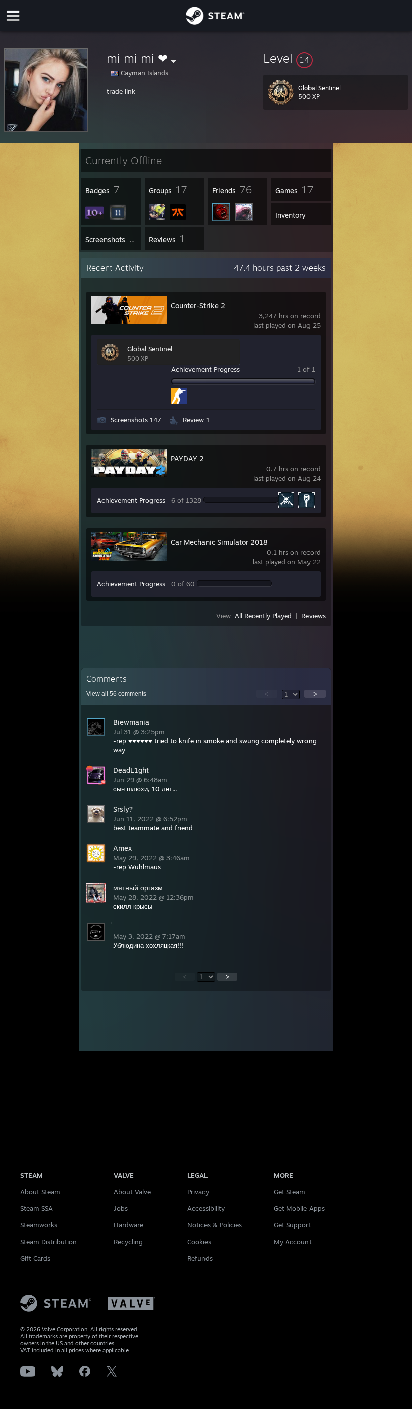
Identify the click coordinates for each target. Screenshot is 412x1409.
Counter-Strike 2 (198, 305)
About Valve (132, 1192)
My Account (293, 1242)
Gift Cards (35, 1258)
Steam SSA (36, 1208)
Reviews (313, 616)
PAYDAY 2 (187, 458)
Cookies (199, 1242)
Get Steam (289, 1192)
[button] (335, 58)
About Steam (40, 1192)
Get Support (292, 1225)
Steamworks (38, 1225)
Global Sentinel (149, 349)
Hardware (128, 1225)
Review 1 (196, 420)
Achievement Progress (205, 369)
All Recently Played (263, 616)
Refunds (200, 1258)
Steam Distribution (48, 1242)
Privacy (198, 1192)
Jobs (121, 1208)
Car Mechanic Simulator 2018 (219, 542)
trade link (121, 91)
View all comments (116, 693)
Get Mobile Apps (299, 1208)
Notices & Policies (214, 1225)
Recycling (128, 1242)
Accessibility (206, 1208)
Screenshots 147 (136, 420)
